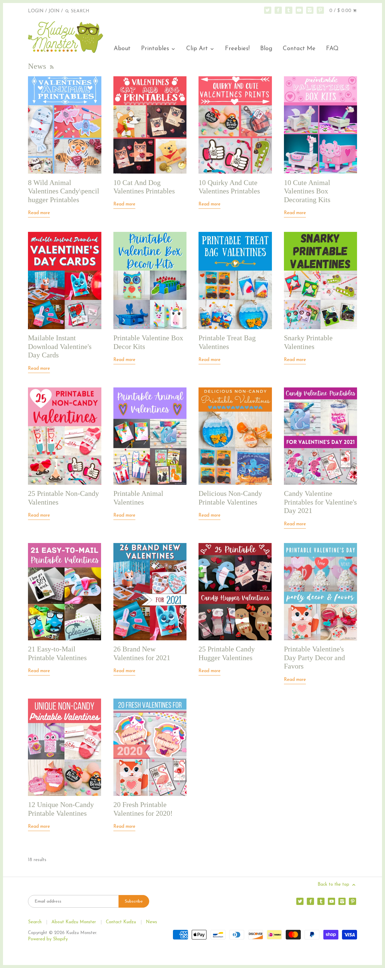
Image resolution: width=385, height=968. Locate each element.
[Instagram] (309, 10)
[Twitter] (267, 10)
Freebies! (237, 49)
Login (36, 11)
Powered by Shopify (48, 939)
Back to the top (334, 884)
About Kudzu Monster (73, 922)
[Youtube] (299, 10)
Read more (39, 213)
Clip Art (198, 49)
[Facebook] (278, 10)
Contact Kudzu (121, 922)
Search (35, 922)
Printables (156, 49)
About (122, 49)
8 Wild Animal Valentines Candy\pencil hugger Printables (63, 191)
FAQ (332, 49)
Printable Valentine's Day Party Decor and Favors (314, 657)
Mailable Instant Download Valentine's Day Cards (59, 346)
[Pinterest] (320, 10)
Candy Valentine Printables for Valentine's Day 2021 (320, 502)
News (151, 922)
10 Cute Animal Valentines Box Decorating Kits (307, 191)
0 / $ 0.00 (341, 11)
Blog (266, 49)
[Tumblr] (288, 10)
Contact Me (299, 49)
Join (54, 11)
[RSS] (51, 66)
